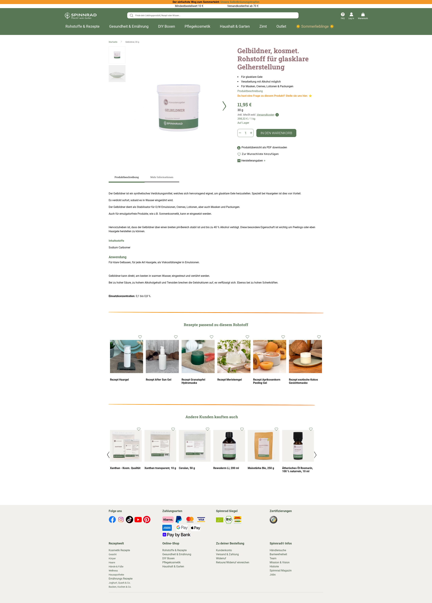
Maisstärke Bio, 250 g (261, 468)
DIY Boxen (166, 26)
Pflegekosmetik (197, 26)
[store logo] (80, 16)
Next (315, 455)
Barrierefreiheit (278, 554)
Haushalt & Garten (235, 26)
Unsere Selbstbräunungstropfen (239, 2)
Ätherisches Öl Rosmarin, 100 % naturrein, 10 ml (297, 469)
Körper (112, 558)
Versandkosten (265, 114)
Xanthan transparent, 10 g (160, 468)
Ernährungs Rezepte (120, 578)
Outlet (281, 26)
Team (273, 558)
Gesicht (113, 554)
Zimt (263, 26)
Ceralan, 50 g (187, 468)
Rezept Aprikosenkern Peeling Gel (266, 381)
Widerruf (221, 558)
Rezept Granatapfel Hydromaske (193, 381)
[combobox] (213, 15)
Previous (109, 455)
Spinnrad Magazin (281, 570)
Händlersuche (278, 550)
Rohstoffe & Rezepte (82, 26)
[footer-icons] (112, 520)
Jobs (273, 574)
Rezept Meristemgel (229, 379)
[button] (224, 108)
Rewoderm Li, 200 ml (226, 468)
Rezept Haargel (119, 379)
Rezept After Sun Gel (158, 379)
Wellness (113, 570)
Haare (112, 562)
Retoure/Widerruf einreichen (232, 562)
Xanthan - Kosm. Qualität (125, 468)
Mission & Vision (280, 562)
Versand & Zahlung (227, 554)
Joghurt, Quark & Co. (120, 582)
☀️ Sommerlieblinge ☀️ (315, 26)
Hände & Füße (116, 566)
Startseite (113, 42)
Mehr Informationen (161, 177)
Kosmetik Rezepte (119, 550)
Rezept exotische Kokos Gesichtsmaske (303, 381)
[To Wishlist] (139, 429)
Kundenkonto (224, 550)
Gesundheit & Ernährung (128, 26)
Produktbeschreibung (250, 91)
